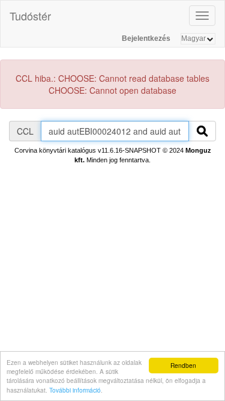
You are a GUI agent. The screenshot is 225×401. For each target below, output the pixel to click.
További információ (75, 389)
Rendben (183, 365)
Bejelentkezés (146, 38)
